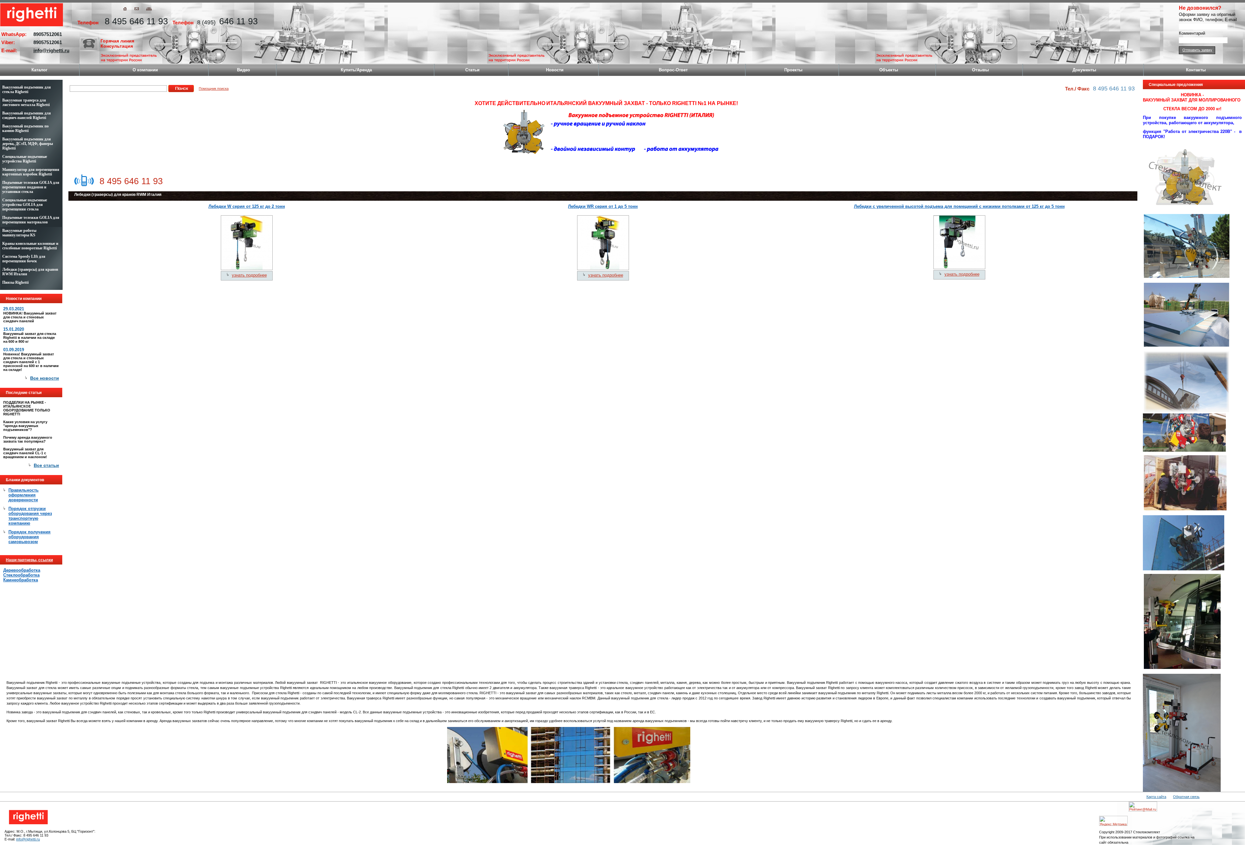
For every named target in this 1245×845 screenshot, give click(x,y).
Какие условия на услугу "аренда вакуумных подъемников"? (25, 426)
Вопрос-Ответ (673, 69)
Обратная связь (1186, 797)
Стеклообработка (21, 575)
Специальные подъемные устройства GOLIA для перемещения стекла (24, 204)
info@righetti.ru (51, 50)
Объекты (888, 69)
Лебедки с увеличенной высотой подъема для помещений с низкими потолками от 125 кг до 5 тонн (959, 206)
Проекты (793, 69)
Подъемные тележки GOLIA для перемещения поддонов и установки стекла (30, 187)
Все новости (44, 378)
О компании (145, 69)
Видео (243, 69)
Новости (554, 69)
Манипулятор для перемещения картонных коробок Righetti (30, 171)
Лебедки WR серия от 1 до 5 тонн (603, 206)
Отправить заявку (1197, 50)
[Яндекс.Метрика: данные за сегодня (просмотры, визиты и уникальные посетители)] (1113, 821)
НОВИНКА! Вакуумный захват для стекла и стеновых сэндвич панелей (29, 317)
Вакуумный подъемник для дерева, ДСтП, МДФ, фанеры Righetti (27, 143)
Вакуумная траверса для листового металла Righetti (26, 102)
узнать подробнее (249, 275)
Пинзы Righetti (15, 282)
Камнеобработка (20, 579)
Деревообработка (21, 570)
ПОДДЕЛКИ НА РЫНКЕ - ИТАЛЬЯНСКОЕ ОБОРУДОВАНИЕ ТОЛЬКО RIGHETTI (26, 408)
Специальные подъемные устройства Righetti (24, 158)
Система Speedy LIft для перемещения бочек (23, 258)
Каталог (39, 69)
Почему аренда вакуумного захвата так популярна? (27, 439)
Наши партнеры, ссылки (29, 560)
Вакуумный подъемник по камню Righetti (25, 128)
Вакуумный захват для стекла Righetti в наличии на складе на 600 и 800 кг (29, 337)
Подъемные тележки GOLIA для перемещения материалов (30, 219)
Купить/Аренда (356, 69)
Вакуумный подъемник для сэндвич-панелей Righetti (26, 115)
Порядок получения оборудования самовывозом (29, 537)
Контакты (1196, 69)
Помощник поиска (214, 88)
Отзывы (980, 69)
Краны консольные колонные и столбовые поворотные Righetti (30, 245)
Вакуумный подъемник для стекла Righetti (26, 89)
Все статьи (46, 465)
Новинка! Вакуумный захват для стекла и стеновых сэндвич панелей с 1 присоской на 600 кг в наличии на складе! (31, 362)
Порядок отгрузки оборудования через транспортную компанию (30, 516)
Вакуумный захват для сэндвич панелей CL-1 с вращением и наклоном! (25, 453)
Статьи (472, 69)
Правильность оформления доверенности (23, 495)
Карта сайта (1156, 797)
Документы (1084, 69)
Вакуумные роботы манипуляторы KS (19, 232)
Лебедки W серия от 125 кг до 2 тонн (246, 206)
